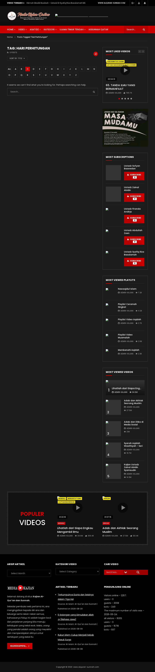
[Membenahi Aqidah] (110, 353)
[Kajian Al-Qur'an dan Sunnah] (29, 16)
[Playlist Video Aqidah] (110, 323)
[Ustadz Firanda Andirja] (113, 215)
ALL (9, 69)
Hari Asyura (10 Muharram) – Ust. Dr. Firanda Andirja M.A (52, 3)
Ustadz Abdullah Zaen (133, 232)
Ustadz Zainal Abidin (131, 189)
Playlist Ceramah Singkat (127, 306)
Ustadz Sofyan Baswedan (132, 167)
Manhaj (62, 498)
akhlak (107, 498)
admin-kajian (114, 93)
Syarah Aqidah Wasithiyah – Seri (133, 445)
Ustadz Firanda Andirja (132, 210)
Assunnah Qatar (98, 29)
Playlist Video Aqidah (129, 319)
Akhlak (106, 523)
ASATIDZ (34, 29)
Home (10, 37)
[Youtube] (139, 3)
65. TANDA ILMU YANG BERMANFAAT (120, 87)
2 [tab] (122, 98)
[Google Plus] (133, 3)
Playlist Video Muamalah (125, 336)
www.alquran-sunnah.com (111, 3)
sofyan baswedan (66, 502)
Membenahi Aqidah (128, 350)
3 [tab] (125, 98)
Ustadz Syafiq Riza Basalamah (134, 253)
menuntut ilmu (74, 498)
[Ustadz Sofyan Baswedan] (113, 172)
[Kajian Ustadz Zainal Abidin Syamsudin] (113, 471)
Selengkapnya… (19, 646)
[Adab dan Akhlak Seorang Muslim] (113, 407)
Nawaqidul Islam (127, 288)
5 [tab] (131, 98)
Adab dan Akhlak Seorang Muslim (133, 402)
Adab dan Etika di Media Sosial (133, 423)
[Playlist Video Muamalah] (110, 338)
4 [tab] (128, 98)
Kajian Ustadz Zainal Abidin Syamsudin (131, 467)
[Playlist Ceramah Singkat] (110, 307)
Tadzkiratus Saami (115, 61)
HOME (10, 29)
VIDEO (21, 29)
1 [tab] (119, 98)
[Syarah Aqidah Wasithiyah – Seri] (113, 450)
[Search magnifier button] (138, 572)
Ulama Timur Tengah (72, 29)
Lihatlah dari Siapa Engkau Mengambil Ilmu (75, 530)
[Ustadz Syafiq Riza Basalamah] (113, 258)
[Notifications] (145, 3)
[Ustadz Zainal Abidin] (113, 194)
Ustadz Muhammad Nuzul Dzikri (121, 65)
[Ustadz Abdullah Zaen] (113, 237)
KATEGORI (49, 29)
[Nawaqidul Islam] (110, 292)
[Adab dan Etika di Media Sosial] (113, 428)
